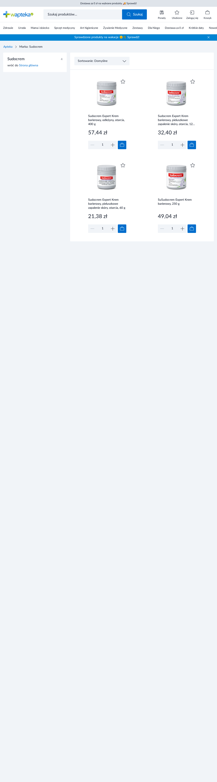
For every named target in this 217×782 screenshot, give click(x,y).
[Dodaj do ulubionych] (123, 81)
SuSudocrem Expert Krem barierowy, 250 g (175, 201)
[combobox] (83, 14)
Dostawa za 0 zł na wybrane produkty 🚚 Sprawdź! (108, 3)
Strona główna (28, 65)
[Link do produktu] (107, 114)
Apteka (8, 46)
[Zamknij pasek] (208, 37)
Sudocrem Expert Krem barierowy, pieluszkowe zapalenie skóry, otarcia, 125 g (176, 120)
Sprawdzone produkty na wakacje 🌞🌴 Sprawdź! (106, 37)
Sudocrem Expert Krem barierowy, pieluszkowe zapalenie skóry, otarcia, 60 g (106, 203)
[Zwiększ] (112, 145)
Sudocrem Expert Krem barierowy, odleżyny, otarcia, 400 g (106, 120)
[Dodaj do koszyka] (122, 145)
